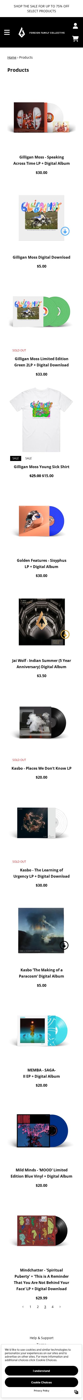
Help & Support (41, 1338)
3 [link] (45, 1306)
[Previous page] (23, 1307)
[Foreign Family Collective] (41, 32)
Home (11, 57)
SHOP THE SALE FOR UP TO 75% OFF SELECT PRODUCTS (41, 8)
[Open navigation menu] (7, 32)
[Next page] (60, 1307)
